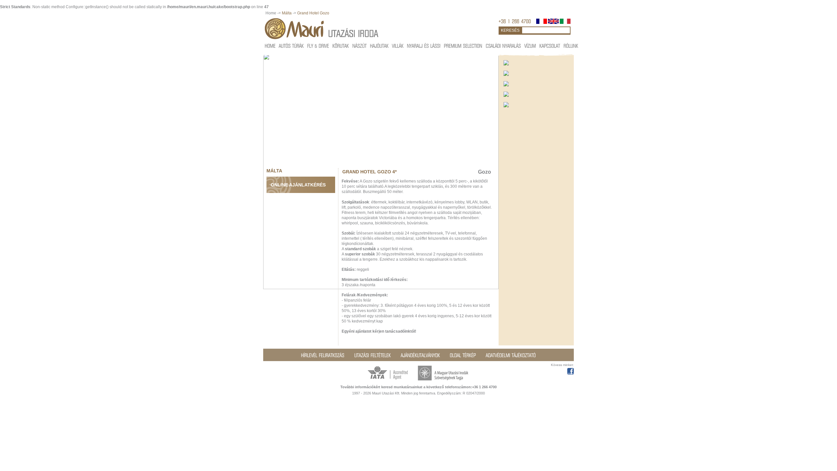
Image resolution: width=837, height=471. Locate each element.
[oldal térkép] (463, 355)
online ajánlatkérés (298, 184)
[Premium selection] (463, 45)
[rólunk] (571, 45)
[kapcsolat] (549, 45)
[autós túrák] (291, 45)
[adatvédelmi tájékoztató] (511, 355)
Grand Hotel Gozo (313, 13)
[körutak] (341, 45)
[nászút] (359, 45)
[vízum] (530, 45)
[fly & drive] (318, 45)
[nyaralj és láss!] (424, 45)
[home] (270, 45)
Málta (287, 13)
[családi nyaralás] (503, 45)
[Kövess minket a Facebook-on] (570, 370)
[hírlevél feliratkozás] (323, 355)
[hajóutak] (379, 45)
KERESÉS (510, 30)
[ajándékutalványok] (420, 355)
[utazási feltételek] (372, 355)
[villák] (398, 45)
